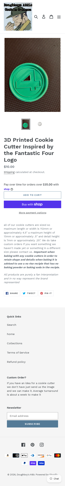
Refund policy (16, 361)
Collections (14, 343)
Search (11, 324)
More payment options (32, 212)
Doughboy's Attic (26, 474)
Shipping (9, 172)
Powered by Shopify (47, 474)
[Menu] (59, 17)
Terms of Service (18, 352)
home (11, 334)
